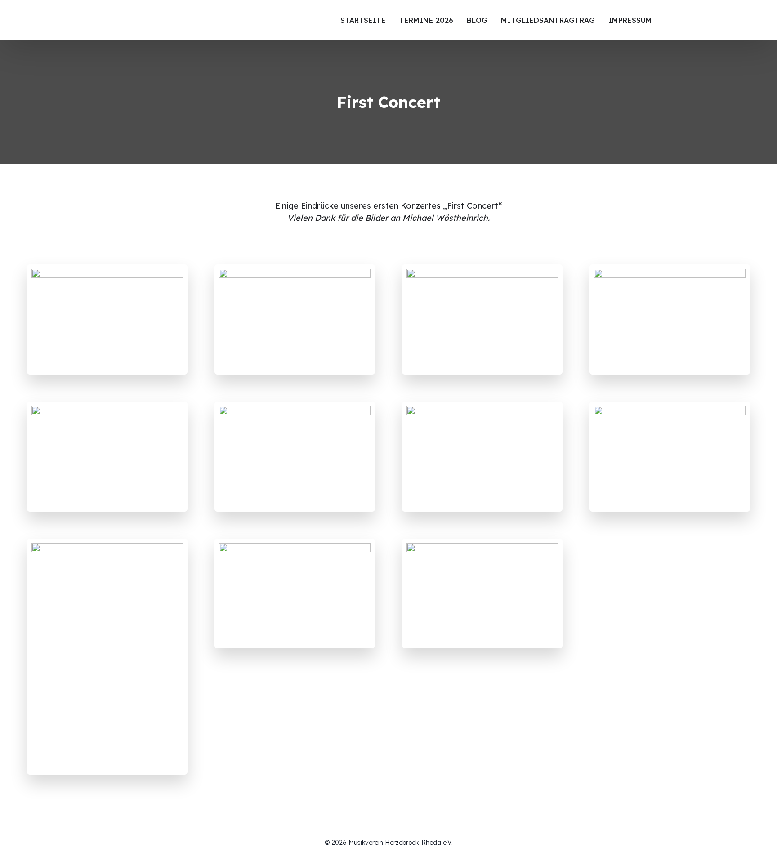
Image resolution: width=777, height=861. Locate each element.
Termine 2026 (426, 20)
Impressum (630, 20)
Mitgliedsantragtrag (548, 20)
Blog (477, 20)
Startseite (363, 20)
